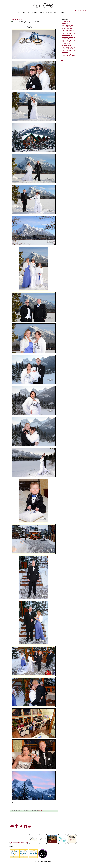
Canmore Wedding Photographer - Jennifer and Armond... (68, 55)
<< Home (14, 814)
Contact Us (61, 12)
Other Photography (51, 12)
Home (18, 12)
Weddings (34, 12)
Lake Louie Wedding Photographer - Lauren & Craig (68, 30)
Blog (29, 12)
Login (62, 60)
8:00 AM (40, 810)
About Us (42, 12)
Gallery (24, 12)
